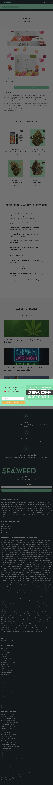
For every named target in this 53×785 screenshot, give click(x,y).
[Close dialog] (51, 380)
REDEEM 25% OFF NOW (13, 402)
